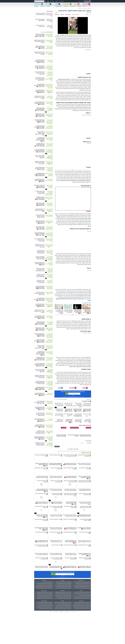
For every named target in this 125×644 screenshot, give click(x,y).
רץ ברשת (83, 6)
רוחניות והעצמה (37, 4)
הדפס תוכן (88, 399)
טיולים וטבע (72, 6)
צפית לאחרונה (42, 6)
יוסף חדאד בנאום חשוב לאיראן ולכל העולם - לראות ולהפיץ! (46, 605)
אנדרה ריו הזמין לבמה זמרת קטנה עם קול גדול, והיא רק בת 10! (82, 598)
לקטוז (64, 451)
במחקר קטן (80, 295)
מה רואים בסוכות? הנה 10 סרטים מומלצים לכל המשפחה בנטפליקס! (81, 605)
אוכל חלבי (62, 451)
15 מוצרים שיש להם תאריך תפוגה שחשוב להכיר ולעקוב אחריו (63, 588)
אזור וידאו (80, 1)
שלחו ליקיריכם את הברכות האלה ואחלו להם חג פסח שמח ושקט (45, 592)
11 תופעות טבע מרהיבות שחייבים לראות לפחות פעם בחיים (64, 598)
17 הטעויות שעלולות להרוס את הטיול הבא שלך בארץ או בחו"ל (63, 596)
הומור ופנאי (78, 6)
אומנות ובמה (65, 6)
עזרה (55, 1)
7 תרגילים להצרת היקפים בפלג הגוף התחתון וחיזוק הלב (46, 608)
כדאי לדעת (47, 4)
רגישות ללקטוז (67, 451)
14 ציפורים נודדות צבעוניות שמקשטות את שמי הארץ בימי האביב (63, 593)
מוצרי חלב (80, 451)
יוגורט (77, 451)
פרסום (51, 611)
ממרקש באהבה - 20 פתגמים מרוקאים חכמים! (84, 595)
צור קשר (51, 1)
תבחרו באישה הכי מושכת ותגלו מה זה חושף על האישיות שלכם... (45, 596)
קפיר (70, 451)
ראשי (90, 8)
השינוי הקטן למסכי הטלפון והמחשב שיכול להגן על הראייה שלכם (63, 605)
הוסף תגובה (57, 446)
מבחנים (88, 425)
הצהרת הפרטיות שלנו (70, 396)
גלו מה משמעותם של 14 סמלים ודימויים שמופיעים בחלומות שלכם (45, 593)
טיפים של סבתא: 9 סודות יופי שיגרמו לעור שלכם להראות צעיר (63, 583)
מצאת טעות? (56, 399)
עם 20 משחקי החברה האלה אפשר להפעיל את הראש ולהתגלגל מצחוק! (44, 586)
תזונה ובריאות (80, 8)
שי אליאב (87, 12)
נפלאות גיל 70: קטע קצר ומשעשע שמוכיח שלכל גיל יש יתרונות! (82, 592)
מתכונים (76, 4)
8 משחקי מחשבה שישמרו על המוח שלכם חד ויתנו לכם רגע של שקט (63, 602)
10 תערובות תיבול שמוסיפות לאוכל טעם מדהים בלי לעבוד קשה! (82, 586)
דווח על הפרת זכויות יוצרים (63, 399)
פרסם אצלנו (61, 1)
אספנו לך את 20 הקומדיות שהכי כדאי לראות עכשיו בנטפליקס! (82, 602)
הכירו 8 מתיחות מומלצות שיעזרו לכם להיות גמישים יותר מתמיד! (45, 607)
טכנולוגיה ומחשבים (58, 6)
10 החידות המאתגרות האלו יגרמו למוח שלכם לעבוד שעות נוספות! (45, 588)
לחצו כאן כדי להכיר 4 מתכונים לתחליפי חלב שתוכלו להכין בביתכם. (73, 365)
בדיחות (56, 4)
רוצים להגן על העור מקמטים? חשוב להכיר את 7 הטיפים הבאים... (63, 586)
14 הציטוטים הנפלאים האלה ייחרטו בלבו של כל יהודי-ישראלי (45, 595)
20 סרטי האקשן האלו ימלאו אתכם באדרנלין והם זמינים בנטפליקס (82, 607)
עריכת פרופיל (48, 6)
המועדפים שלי (36, 6)
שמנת (72, 451)
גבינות (82, 451)
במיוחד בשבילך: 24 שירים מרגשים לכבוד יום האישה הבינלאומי (82, 608)
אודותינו (66, 611)
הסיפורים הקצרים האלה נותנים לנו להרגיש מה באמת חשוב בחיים (45, 598)
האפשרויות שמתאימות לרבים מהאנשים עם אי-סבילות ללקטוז (75, 180)
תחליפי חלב (75, 451)
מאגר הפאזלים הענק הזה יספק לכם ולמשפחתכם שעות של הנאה (45, 583)
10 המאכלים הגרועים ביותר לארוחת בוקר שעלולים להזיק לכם (82, 588)
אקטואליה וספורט (44, 600)
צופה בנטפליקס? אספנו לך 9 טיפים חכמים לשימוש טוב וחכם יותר (63, 607)
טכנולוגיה (62, 600)
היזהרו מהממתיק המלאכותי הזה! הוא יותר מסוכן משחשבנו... (82, 583)
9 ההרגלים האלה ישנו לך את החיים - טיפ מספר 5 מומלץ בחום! (82, 593)
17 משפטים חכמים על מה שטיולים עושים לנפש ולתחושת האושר (63, 592)
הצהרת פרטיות (55, 611)
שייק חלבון (59, 451)
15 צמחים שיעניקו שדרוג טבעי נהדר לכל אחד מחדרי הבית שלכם (63, 595)
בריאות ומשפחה (66, 4)
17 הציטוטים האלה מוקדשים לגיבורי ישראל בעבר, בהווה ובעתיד (45, 602)
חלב (86, 451)
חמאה (84, 451)
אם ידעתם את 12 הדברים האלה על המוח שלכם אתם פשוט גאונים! (63, 608)
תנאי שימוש (74, 396)
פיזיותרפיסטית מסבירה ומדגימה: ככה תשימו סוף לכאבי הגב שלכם (82, 596)
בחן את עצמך (85, 4)
